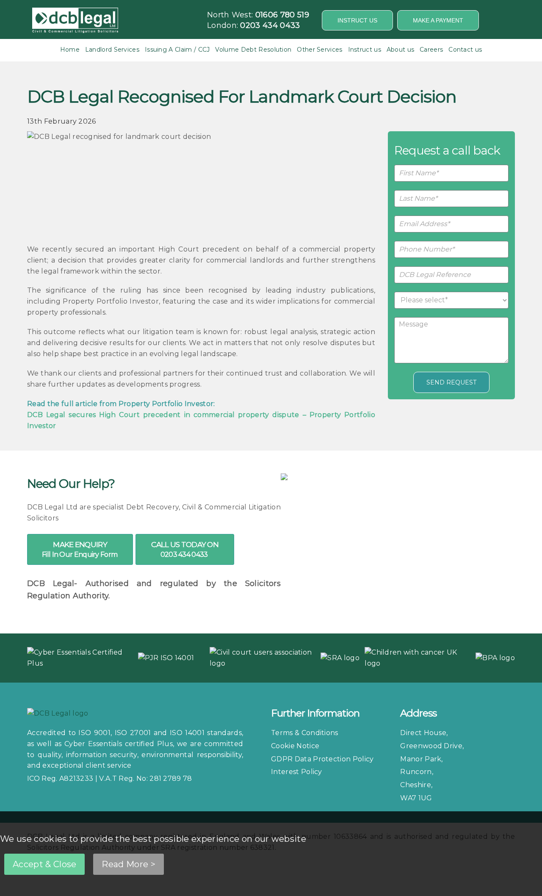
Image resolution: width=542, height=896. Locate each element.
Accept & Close (44, 864)
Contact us (465, 49)
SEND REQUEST (451, 382)
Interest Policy (296, 772)
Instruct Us (357, 20)
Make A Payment (438, 20)
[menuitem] (69, 49)
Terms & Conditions (304, 733)
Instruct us (365, 49)
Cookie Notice (295, 746)
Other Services (319, 49)
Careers (431, 49)
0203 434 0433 (270, 25)
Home (70, 49)
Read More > (128, 864)
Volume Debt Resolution (253, 49)
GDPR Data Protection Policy (322, 759)
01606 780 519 (282, 14)
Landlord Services (112, 49)
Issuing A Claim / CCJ (177, 49)
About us (401, 49)
